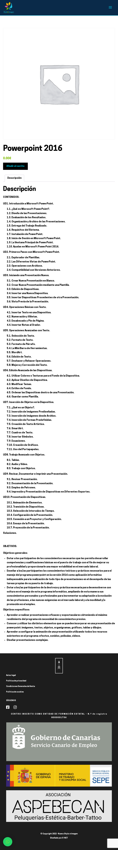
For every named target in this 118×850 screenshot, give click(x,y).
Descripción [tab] (14, 178)
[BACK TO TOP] (59, 665)
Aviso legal (11, 675)
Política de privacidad (16, 681)
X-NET (65, 838)
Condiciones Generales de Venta (20, 686)
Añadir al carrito (15, 166)
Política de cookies (15, 692)
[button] (7, 841)
